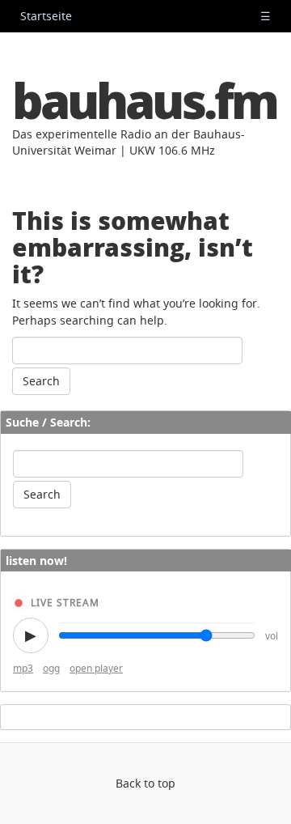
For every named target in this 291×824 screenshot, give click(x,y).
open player (96, 668)
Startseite (46, 15)
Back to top (145, 783)
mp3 (23, 668)
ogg (51, 668)
